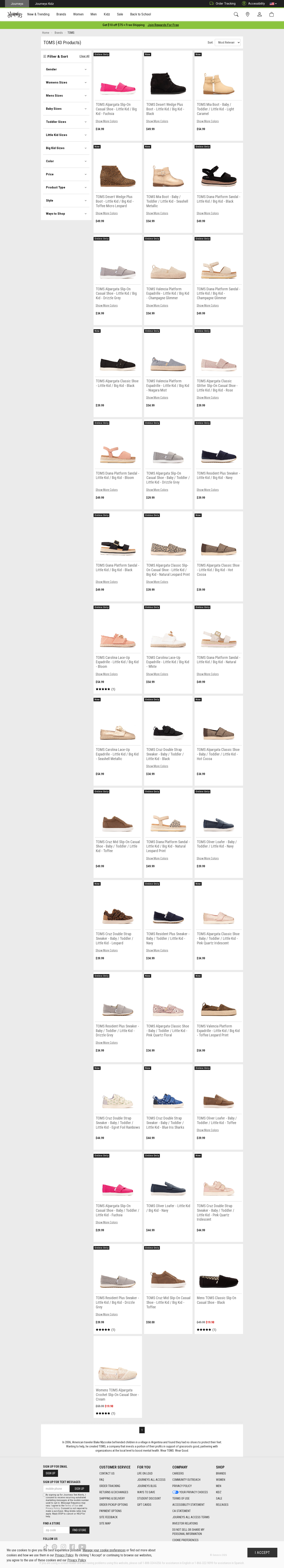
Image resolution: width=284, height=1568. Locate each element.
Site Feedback (108, 1517)
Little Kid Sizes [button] (56, 135)
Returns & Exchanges (113, 1492)
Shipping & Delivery (112, 1498)
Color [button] (50, 161)
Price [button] (50, 174)
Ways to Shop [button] (55, 213)
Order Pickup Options (113, 1504)
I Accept (262, 1553)
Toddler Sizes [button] (56, 121)
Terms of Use (181, 1498)
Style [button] (49, 200)
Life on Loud (145, 1473)
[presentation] (38, 14)
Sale (219, 1498)
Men (218, 1486)
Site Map (105, 1523)
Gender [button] (51, 69)
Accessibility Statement (188, 1504)
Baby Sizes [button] (54, 108)
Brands (221, 1473)
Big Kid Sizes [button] (55, 148)
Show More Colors (107, 121)
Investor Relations (185, 1523)
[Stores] (248, 14)
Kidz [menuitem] (107, 14)
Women (220, 1479)
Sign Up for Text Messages (61, 1482)
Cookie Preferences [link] (185, 1540)
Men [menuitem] (93, 14)
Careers (178, 1473)
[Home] (15, 14)
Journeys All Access (151, 1479)
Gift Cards (144, 1504)
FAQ (101, 1479)
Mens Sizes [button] (54, 95)
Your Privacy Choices (193, 1492)
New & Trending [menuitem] (38, 14)
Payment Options (110, 1511)
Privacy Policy (182, 1486)
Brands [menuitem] (61, 14)
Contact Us (107, 1473)
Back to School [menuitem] (140, 14)
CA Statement (181, 1511)
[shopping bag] (272, 14)
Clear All (84, 56)
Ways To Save (146, 1492)
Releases (222, 1504)
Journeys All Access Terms (191, 1517)
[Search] (237, 14)
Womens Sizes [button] (56, 82)
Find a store (51, 1523)
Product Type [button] (55, 187)
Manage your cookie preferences (104, 1550)
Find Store (79, 1530)
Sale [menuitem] (120, 14)
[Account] (260, 15)
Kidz (218, 1492)
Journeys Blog (147, 1486)
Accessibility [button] (256, 3)
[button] (273, 3)
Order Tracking (226, 3)
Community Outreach (186, 1479)
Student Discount (149, 1498)
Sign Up (50, 1473)
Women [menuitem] (78, 14)
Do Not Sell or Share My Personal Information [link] (188, 1532)
